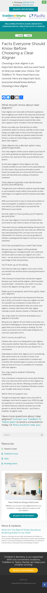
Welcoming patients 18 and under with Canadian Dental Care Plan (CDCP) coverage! (23, 25)
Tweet (29, 35)
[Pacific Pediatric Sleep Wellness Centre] (36, 16)
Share (20, 35)
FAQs (6, 458)
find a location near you (26, 424)
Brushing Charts (10, 463)
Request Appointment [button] (23, 9)
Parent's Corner (10, 449)
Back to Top (23, 580)
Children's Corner (11, 454)
